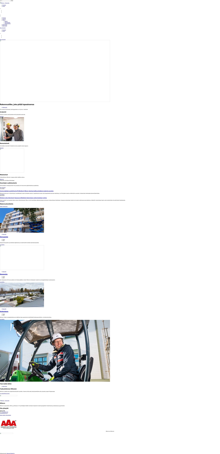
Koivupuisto (4, 237)
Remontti (4, 234)
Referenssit (4, 107)
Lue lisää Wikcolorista (4, 393)
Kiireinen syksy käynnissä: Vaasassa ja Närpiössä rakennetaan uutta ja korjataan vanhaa (23, 198)
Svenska (4, 5)
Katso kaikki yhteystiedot (5, 415)
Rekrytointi (4, 386)
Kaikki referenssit (3, 206)
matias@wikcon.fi (4, 413)
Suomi (3, 6)
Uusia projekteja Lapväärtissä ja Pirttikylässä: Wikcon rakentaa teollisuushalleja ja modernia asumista (26, 191)
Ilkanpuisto (4, 274)
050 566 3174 (5, 412)
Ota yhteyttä (2, 27)
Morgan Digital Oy (11, 453)
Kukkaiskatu (4, 311)
